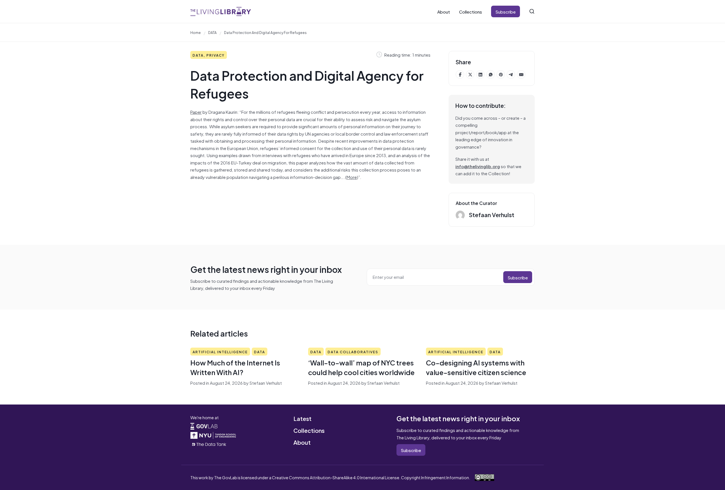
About (443, 11)
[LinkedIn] (480, 74)
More (352, 176)
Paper (196, 111)
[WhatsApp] (490, 74)
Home (195, 32)
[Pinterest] (500, 74)
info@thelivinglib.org (477, 166)
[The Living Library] (220, 11)
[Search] (532, 11)
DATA (212, 32)
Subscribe (505, 11)
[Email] (521, 74)
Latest (302, 418)
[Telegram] (511, 74)
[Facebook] (460, 74)
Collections (470, 11)
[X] (470, 74)
